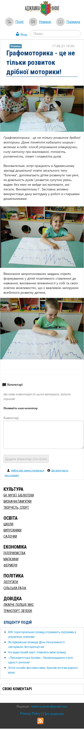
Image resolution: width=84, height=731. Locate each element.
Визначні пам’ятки (18, 501)
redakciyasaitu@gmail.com (49, 706)
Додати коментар (26, 458)
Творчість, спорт (16, 507)
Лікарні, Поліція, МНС (19, 605)
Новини (45, 21)
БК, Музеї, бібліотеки (19, 495)
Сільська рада (15, 588)
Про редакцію (53, 713)
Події (19, 21)
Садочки (10, 536)
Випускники (12, 530)
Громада (73, 21)
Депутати (11, 582)
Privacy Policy (30, 713)
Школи (8, 524)
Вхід (24, 34)
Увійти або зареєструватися (27, 470)
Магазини (11, 559)
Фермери (10, 565)
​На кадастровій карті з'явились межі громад (37, 652)
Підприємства (14, 553)
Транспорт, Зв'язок (18, 611)
